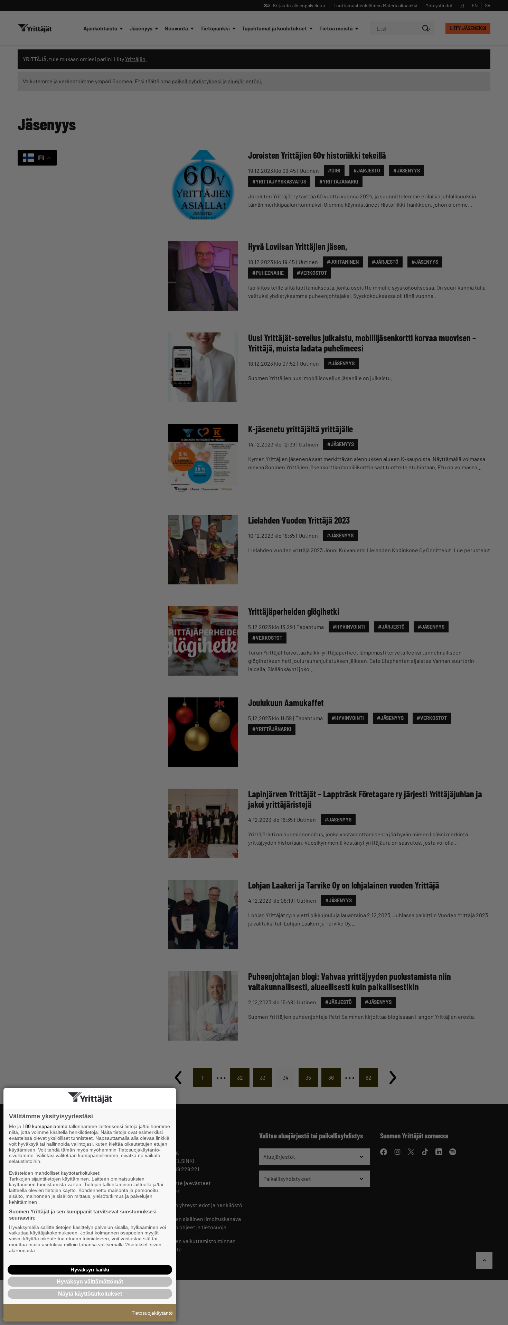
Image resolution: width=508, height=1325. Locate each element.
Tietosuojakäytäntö (152, 1313)
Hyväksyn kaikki (89, 1269)
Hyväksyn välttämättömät (90, 1282)
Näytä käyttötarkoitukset (90, 1294)
